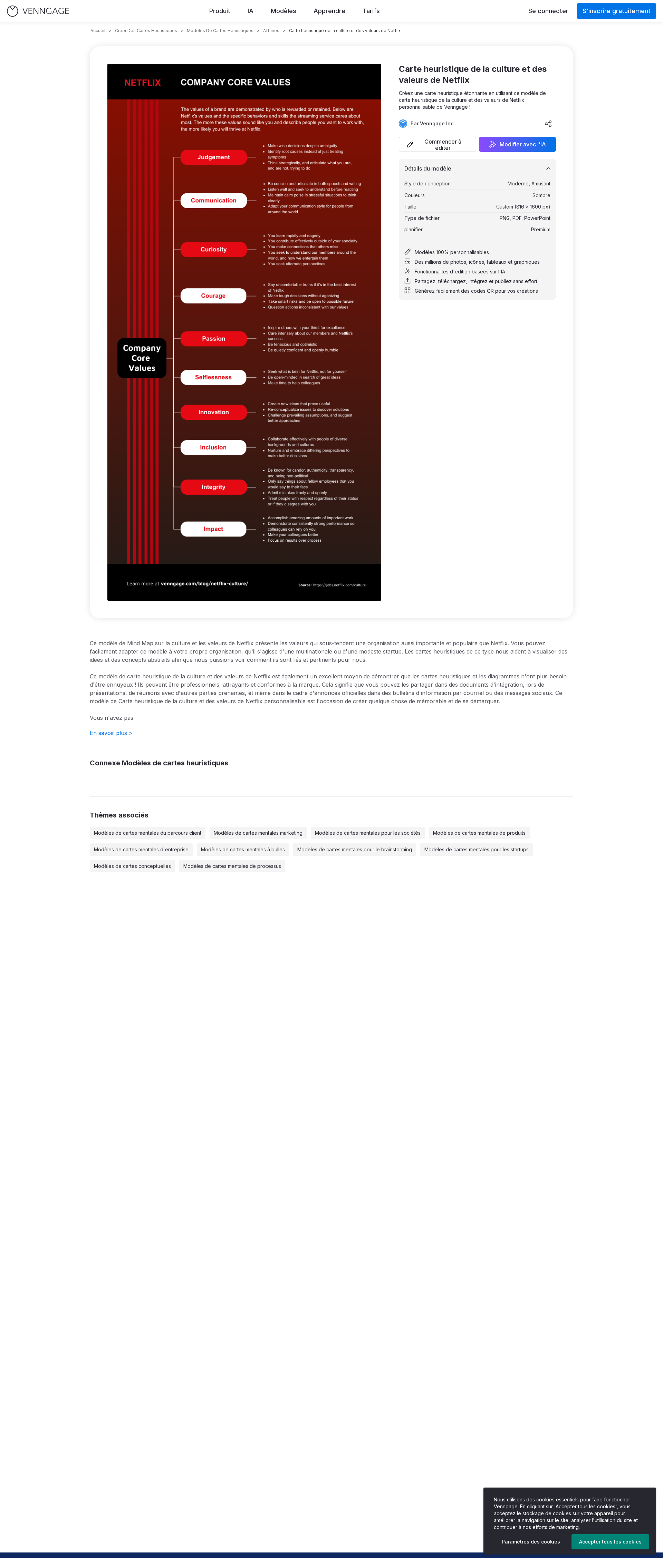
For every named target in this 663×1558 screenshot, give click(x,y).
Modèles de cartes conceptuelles (132, 866)
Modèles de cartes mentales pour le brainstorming (354, 849)
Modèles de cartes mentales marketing (258, 833)
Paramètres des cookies (531, 1542)
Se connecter (548, 10)
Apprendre (329, 10)
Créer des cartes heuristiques (146, 30)
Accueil (97, 30)
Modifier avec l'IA (523, 144)
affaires (271, 30)
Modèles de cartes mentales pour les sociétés (368, 833)
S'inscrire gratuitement (617, 10)
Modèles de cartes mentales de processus (232, 866)
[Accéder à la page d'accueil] (38, 11)
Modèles (283, 10)
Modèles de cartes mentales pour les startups (476, 849)
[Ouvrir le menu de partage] (548, 123)
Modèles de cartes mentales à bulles (243, 849)
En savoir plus (111, 733)
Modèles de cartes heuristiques (220, 30)
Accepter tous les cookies (610, 1542)
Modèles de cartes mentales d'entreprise (141, 849)
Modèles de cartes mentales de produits (479, 833)
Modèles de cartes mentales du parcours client (147, 833)
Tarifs (371, 10)
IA (250, 10)
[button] (437, 144)
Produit (219, 10)
